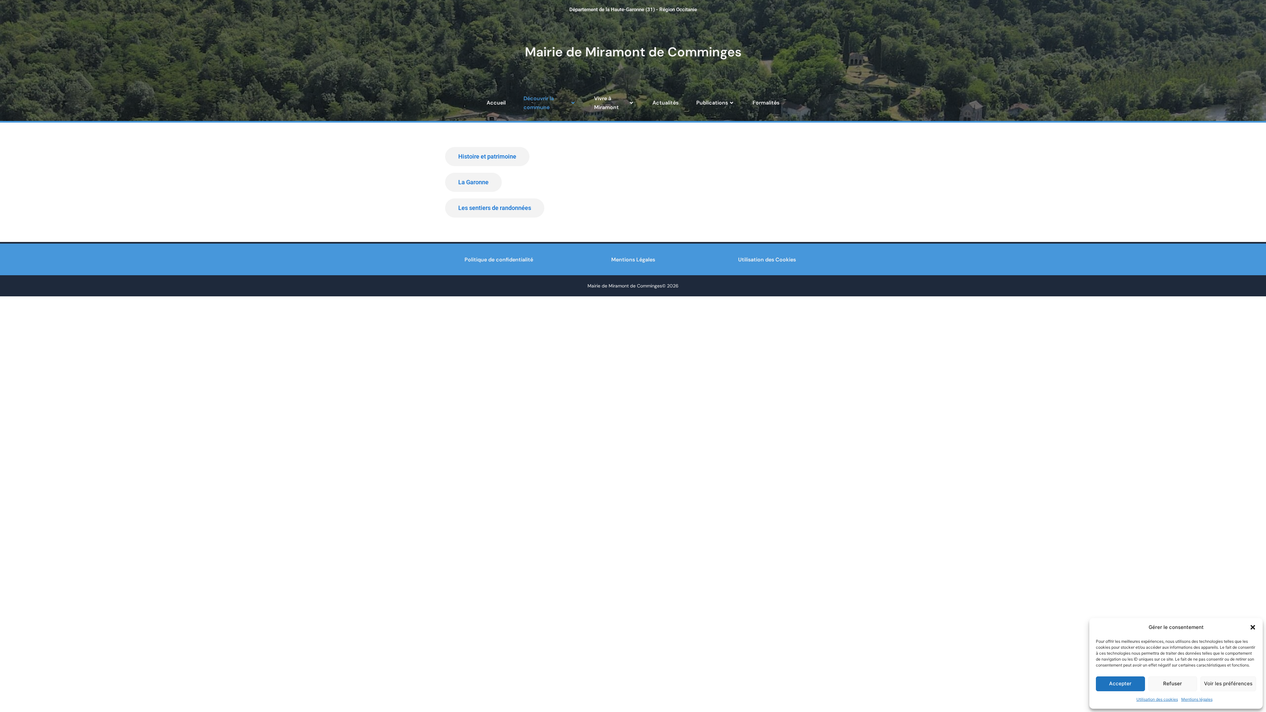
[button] (1253, 627)
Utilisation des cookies (1157, 699)
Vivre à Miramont (606, 102)
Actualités (665, 102)
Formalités (766, 102)
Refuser (1172, 683)
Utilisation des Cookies (767, 259)
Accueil (496, 102)
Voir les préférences (1228, 683)
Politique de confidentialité (499, 259)
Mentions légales (1197, 699)
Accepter (1120, 683)
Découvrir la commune (539, 102)
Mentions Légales (633, 259)
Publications (712, 102)
